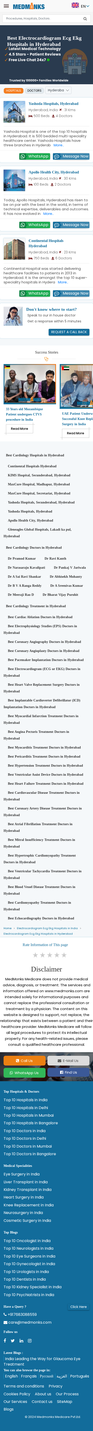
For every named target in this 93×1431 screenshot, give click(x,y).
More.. (58, 145)
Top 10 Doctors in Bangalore (30, 1154)
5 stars (64, 955)
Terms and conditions (24, 1386)
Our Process (67, 1394)
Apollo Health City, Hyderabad (54, 172)
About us (43, 1394)
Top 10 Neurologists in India (28, 1248)
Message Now (75, 156)
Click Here (78, 1306)
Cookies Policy (17, 1394)
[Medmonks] (29, 5)
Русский (46, 1376)
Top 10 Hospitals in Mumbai (29, 1115)
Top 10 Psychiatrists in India (29, 1295)
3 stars (50, 955)
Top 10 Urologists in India (26, 1271)
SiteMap (64, 1401)
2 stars (42, 955)
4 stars (57, 955)
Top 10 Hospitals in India (25, 1100)
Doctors (34, 91)
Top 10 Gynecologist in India (29, 1264)
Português (79, 1376)
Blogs (9, 1409)
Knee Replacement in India (29, 1205)
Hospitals (13, 91)
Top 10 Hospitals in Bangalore (31, 1123)
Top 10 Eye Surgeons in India (29, 1256)
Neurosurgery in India (23, 1212)
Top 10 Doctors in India (25, 1131)
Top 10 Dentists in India (25, 1279)
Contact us (42, 1401)
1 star (35, 955)
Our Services (15, 1401)
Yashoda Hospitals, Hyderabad (53, 104)
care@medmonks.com (29, 1322)
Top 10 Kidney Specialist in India (33, 1287)
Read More (19, 428)
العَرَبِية (62, 1376)
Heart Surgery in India (24, 1197)
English (11, 1376)
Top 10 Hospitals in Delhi (26, 1107)
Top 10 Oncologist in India (27, 1240)
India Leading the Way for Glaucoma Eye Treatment (42, 1361)
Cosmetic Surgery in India (27, 1220)
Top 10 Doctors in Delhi (25, 1138)
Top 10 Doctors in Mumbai (28, 1146)
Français (29, 1376)
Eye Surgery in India (22, 1174)
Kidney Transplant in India (28, 1189)
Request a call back (69, 332)
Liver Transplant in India (26, 1182)
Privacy (55, 1386)
